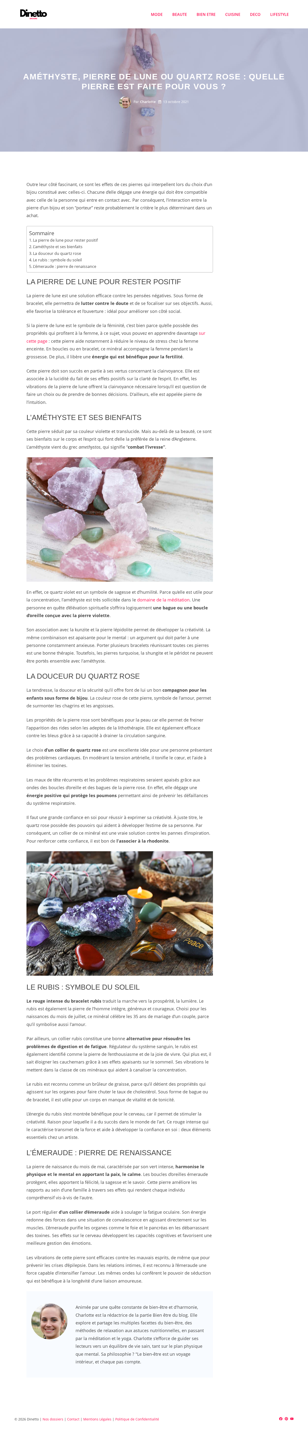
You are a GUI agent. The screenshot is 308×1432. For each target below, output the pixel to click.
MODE (157, 14)
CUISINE (232, 14)
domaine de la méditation (163, 600)
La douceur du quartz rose (57, 253)
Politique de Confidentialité (137, 1419)
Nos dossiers (53, 1419)
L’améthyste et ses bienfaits (58, 246)
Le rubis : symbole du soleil (57, 260)
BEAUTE (179, 14)
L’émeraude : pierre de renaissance (64, 266)
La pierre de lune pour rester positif (65, 240)
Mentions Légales (97, 1419)
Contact (73, 1419)
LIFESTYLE (279, 14)
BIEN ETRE (206, 14)
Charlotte (148, 101)
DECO (255, 14)
